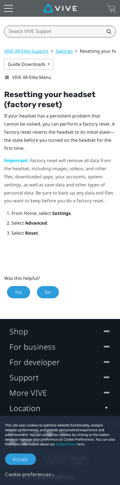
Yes (18, 292)
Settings (64, 51)
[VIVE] (60, 8)
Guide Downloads (27, 64)
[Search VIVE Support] (107, 31)
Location (24, 408)
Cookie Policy (66, 444)
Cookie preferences (28, 474)
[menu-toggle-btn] (8, 8)
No (48, 292)
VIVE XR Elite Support (26, 51)
